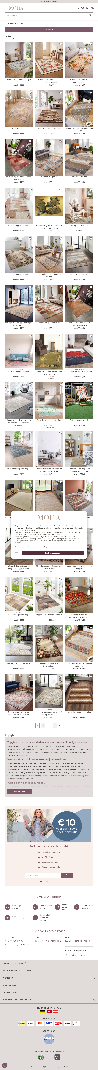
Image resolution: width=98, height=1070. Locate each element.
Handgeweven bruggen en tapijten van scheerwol (18, 324)
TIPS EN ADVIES (10, 992)
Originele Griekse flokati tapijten (18, 663)
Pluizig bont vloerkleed (79, 226)
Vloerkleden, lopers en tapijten (18, 615)
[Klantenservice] (4, 1065)
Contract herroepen (75, 955)
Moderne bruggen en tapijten (49, 128)
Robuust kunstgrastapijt (79, 420)
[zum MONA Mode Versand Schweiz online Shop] (49, 1011)
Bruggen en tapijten (18, 128)
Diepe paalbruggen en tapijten (18, 469)
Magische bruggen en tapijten (79, 712)
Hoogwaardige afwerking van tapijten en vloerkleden (79, 324)
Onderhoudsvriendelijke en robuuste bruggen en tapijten (79, 616)
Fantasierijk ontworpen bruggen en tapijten (79, 567)
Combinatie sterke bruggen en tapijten (49, 275)
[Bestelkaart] (87, 8)
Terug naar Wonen (15, 23)
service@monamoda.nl (49, 940)
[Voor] (60, 725)
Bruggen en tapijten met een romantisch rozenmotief (49, 81)
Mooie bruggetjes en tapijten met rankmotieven (49, 567)
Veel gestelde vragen (79, 940)
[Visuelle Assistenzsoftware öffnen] (56, 1057)
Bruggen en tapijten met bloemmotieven (79, 81)
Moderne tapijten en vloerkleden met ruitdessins (18, 178)
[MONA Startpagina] (16, 8)
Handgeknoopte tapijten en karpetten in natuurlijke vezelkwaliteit (79, 470)
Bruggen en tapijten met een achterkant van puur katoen (19, 713)
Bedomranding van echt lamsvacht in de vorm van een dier (49, 227)
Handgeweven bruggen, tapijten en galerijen (79, 664)
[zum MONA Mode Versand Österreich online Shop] (55, 1011)
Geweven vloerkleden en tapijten (18, 80)
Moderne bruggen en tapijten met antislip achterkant (49, 713)
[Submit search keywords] (90, 15)
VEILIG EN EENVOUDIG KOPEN (16, 970)
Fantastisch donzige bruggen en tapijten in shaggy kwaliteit (18, 567)
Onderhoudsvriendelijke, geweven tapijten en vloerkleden (49, 470)
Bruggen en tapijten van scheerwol (48, 615)
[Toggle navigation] (6, 8)
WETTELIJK (7, 978)
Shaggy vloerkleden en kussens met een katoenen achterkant (19, 421)
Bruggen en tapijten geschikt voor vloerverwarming (49, 372)
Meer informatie (19, 791)
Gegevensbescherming (49, 881)
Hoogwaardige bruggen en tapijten (79, 371)
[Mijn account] (77, 8)
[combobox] (49, 15)
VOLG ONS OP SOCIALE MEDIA (16, 999)
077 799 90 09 (15, 940)
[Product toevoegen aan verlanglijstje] (30, 44)
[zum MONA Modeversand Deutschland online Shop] (42, 1011)
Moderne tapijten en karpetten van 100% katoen (79, 129)
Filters (50, 29)
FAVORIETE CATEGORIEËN (14, 963)
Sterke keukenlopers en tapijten (49, 420)
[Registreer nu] (67, 875)
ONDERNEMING (9, 985)
